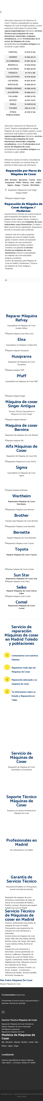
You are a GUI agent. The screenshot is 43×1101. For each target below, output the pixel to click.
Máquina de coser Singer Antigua (21, 404)
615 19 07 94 (20, 995)
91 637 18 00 (30, 80)
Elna (39, 180)
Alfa (7, 180)
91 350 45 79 (30, 57)
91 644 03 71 (30, 92)
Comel (32, 180)
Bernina (17, 1042)
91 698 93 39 (30, 104)
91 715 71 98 (30, 72)
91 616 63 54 (30, 76)
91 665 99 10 (30, 84)
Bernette (23, 180)
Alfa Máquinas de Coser (21, 448)
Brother (13, 180)
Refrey (25, 182)
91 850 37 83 (30, 96)
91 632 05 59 (30, 65)
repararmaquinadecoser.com (24, 1094)
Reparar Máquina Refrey (21, 318)
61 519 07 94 (30, 52)
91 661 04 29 (30, 61)
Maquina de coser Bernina (21, 427)
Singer (17, 185)
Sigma (10, 1046)
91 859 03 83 (30, 88)
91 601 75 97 (30, 100)
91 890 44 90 (30, 69)
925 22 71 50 (30, 108)
